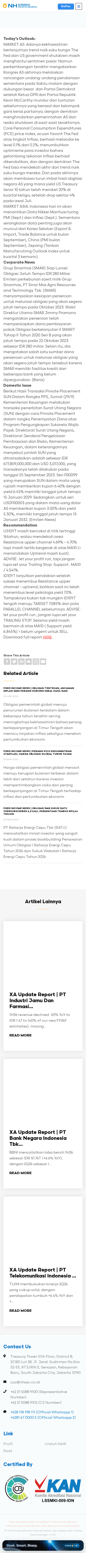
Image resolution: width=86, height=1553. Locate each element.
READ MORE (20, 1035)
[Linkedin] (21, 661)
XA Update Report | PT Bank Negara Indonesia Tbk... (38, 1138)
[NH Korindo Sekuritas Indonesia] (20, 6)
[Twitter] (14, 661)
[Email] (28, 661)
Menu (79, 6)
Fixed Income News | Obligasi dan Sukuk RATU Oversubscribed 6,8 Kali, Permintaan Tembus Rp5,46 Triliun (40, 811)
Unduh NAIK (55, 1444)
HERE (47, 637)
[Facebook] (7, 661)
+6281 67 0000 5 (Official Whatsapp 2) (43, 1418)
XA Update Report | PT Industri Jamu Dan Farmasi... (37, 1000)
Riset (7, 1451)
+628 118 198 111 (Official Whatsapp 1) (42, 1412)
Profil (8, 1444)
